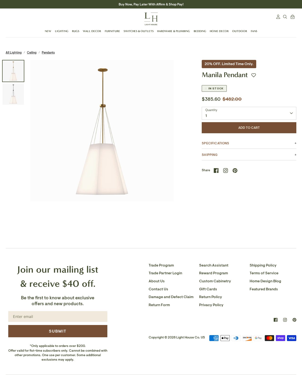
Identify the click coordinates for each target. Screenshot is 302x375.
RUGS (75, 31)
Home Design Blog (265, 281)
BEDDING (200, 31)
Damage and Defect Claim (171, 297)
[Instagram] (285, 320)
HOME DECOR (219, 31)
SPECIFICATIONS (215, 143)
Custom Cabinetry (215, 281)
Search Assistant (213, 265)
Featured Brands (264, 289)
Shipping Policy (263, 265)
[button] (253, 75)
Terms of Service (264, 273)
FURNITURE (112, 31)
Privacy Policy (211, 305)
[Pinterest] (294, 320)
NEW (48, 31)
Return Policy (210, 297)
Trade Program (161, 265)
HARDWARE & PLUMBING (173, 31)
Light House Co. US (190, 337)
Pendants (48, 52)
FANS (254, 31)
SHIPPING (210, 155)
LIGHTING (61, 31)
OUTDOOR (239, 31)
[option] (102, 132)
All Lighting (14, 52)
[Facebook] (275, 320)
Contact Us (158, 289)
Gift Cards (208, 289)
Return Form (159, 305)
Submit (58, 331)
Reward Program (213, 273)
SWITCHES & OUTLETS (139, 31)
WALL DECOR (92, 31)
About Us (157, 281)
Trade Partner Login (165, 273)
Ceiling (32, 52)
